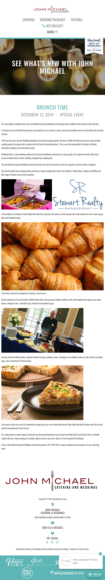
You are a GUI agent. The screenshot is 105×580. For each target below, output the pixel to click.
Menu (50, 31)
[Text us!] (94, 575)
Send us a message (52, 527)
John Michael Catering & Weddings (53, 511)
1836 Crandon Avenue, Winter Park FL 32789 (52, 517)
